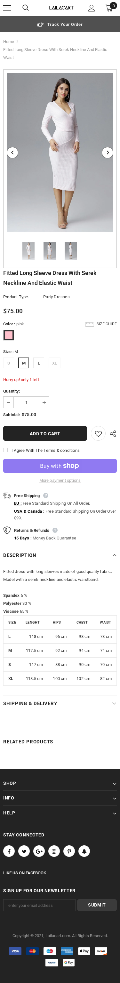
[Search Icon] (32, 8)
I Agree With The (27, 450)
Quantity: (11, 391)
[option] (60, 24)
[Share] (111, 433)
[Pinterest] (69, 851)
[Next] (107, 152)
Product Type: (16, 296)
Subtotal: (11, 414)
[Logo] (62, 7)
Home (8, 41)
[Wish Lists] (98, 433)
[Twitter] (24, 851)
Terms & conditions (62, 450)
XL (54, 363)
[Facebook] (9, 851)
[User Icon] (91, 8)
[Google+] (39, 851)
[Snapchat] (84, 851)
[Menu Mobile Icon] (7, 8)
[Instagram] (54, 851)
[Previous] (12, 152)
